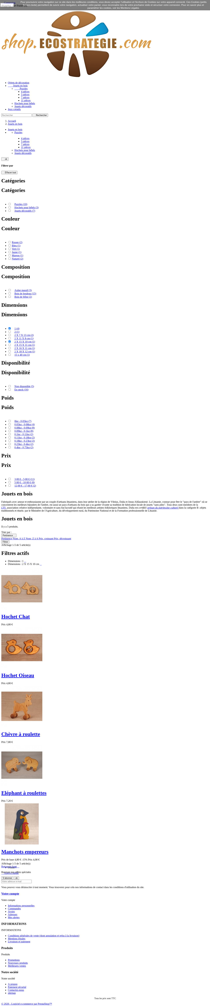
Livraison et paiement (19, 941)
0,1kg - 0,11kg (23, 434)
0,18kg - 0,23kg (24, 440)
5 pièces (25, 94)
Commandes (14, 908)
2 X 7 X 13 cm (24, 335)
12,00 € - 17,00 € (25, 485)
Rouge (17, 242)
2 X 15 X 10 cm (24, 341)
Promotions (14, 960)
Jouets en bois (18, 85)
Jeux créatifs (14, 109)
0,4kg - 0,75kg (23, 447)
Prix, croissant (46, 538)
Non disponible (24, 386)
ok (5, 159)
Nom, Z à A (32, 538)
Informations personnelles (21, 905)
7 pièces (25, 97)
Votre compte (10, 893)
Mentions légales (16, 938)
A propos (12, 984)
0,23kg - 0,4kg (23, 444)
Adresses (12, 914)
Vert (16, 248)
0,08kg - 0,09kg (24, 427)
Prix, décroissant (62, 538)
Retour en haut (10, 866)
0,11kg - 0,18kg (24, 437)
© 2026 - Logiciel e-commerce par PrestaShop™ (26, 1003)
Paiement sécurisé (17, 987)
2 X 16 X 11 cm (24, 348)
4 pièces (25, 91)
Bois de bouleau (25, 293)
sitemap (12, 993)
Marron (17, 255)
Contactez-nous (16, 990)
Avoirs (11, 911)
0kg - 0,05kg (22, 421)
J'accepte (7, 5)
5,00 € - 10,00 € (24, 482)
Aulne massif (23, 290)
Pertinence (9, 535)
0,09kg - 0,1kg (23, 431)
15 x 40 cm (22, 354)
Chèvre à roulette (20, 734)
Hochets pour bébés (24, 103)
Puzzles (21, 88)
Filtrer (5, 542)
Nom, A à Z (19, 538)
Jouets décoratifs (23, 106)
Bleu (16, 245)
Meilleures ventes (17, 965)
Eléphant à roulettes (23, 793)
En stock (21, 389)
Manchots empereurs (24, 852)
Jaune (16, 252)
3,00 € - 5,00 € (24, 479)
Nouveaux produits (18, 963)
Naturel (17, 258)
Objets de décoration (18, 82)
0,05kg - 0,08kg (24, 424)
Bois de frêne (23, 296)
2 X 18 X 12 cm (24, 351)
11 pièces (26, 100)
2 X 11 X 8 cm (23, 338)
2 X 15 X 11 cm (24, 345)
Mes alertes (14, 917)
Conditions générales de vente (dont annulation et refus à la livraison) (43, 935)
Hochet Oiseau (17, 675)
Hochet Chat (15, 616)
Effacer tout (9, 172)
